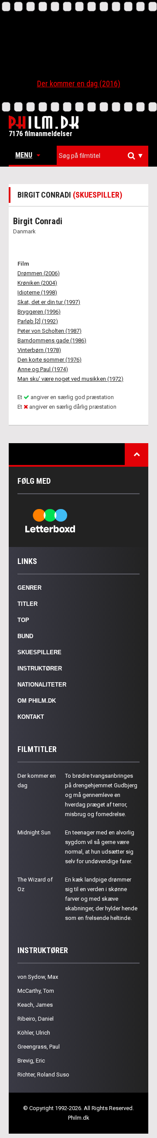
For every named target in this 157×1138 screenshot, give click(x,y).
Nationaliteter (41, 684)
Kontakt (30, 717)
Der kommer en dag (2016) (78, 83)
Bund (25, 636)
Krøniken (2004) (37, 283)
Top (23, 620)
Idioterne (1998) (37, 292)
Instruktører (39, 668)
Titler (27, 604)
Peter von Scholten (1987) (49, 331)
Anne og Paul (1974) (42, 369)
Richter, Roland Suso (43, 1074)
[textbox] (104, 156)
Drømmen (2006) (38, 273)
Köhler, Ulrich (33, 1032)
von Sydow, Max (37, 977)
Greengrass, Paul (38, 1046)
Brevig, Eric (31, 1060)
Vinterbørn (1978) (39, 350)
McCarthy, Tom (35, 991)
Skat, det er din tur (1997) (48, 302)
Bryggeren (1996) (39, 311)
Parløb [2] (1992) (37, 321)
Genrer (29, 587)
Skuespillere (39, 652)
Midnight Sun (34, 832)
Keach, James (35, 1004)
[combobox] (102, 156)
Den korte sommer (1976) (49, 359)
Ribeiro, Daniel (35, 1018)
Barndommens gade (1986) (51, 340)
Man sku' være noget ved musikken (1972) (70, 379)
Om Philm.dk (36, 700)
